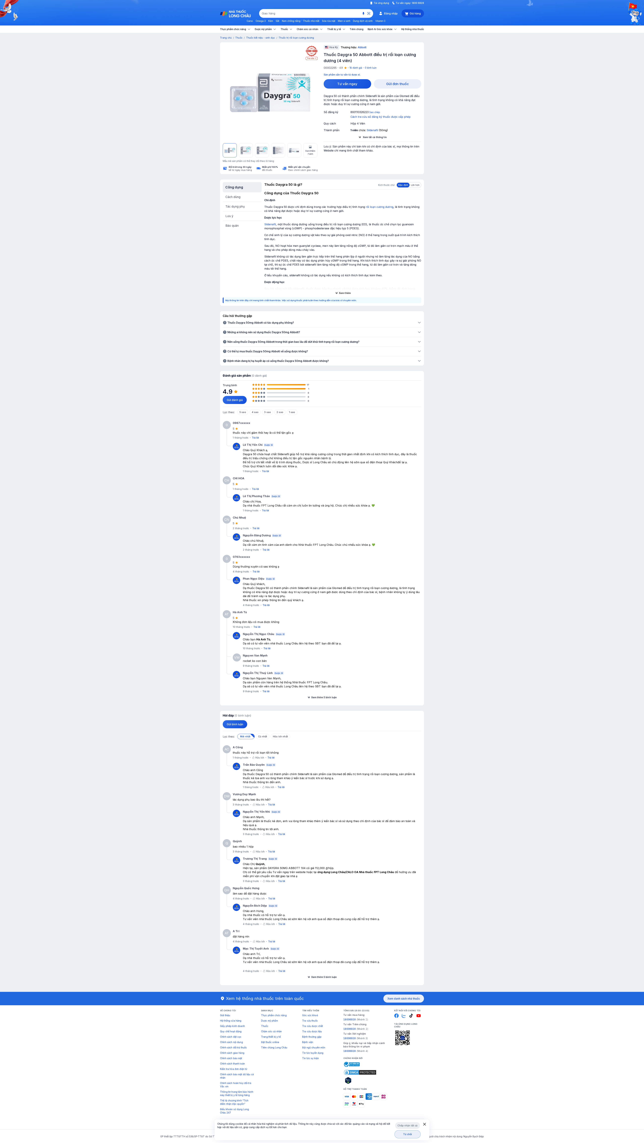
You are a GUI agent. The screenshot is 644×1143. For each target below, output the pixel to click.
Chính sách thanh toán (232, 1063)
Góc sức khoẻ (310, 1015)
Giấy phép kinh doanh (232, 1026)
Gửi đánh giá (235, 400)
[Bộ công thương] (351, 1064)
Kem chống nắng (291, 20)
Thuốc (239, 37)
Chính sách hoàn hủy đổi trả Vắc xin (235, 1085)
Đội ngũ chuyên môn (313, 1047)
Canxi (250, 20)
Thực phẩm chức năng (274, 1015)
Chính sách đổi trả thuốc (233, 1047)
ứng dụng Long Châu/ (331, 872)
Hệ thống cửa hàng (230, 1020)
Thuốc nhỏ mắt (311, 20)
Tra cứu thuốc (310, 1020)
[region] (270, 92)
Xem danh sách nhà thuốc (403, 998)
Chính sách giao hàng (232, 1052)
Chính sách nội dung (231, 1042)
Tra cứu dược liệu (312, 1031)
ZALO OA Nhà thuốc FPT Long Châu (370, 872)
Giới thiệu (225, 1015)
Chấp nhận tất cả (407, 1125)
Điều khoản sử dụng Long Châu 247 (234, 1111)
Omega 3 (261, 20)
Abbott (362, 47)
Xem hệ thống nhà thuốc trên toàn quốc (265, 998)
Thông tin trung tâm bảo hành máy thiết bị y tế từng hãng (236, 1093)
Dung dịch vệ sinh (363, 20)
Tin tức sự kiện (310, 1058)
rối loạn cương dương (379, 207)
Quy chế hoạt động (230, 1031)
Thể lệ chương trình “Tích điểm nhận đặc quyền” (234, 1102)
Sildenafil (270, 224)
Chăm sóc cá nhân (271, 1031)
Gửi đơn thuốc (397, 84)
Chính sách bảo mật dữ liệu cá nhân (237, 1076)
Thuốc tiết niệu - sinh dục (260, 37)
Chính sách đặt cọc (230, 1036)
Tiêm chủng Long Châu (274, 1047)
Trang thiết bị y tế (271, 1036)
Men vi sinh (344, 20)
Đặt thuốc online (270, 1042)
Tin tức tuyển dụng (313, 1052)
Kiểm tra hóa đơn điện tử (233, 1069)
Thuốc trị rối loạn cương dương (296, 37)
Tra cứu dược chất (312, 1026)
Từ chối (407, 1134)
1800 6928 (418, 3)
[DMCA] (360, 1072)
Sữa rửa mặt (328, 20)
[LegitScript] (360, 1080)
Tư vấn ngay (347, 84)
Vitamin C (380, 20)
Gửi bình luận (235, 724)
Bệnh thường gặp (311, 1036)
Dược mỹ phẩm (269, 1020)
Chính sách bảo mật (231, 1058)
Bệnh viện (307, 1042)
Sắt (277, 20)
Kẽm (270, 20)
